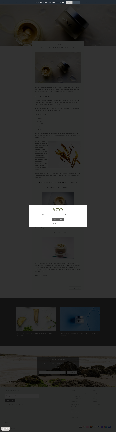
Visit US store (58, 219)
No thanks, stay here (58, 224)
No (77, 2)
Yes (69, 2)
